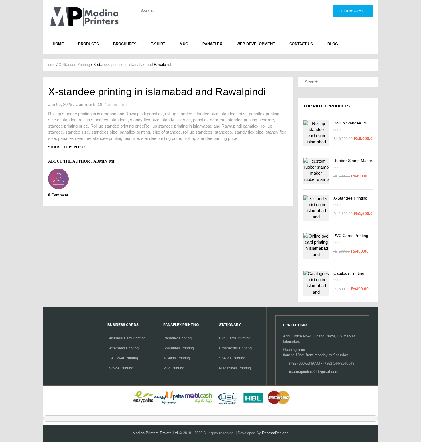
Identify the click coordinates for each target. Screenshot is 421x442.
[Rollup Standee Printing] (316, 133)
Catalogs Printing (348, 273)
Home (58, 44)
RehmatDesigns (275, 433)
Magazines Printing (235, 368)
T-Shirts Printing (176, 358)
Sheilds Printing (232, 358)
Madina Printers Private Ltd (155, 433)
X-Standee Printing (74, 64)
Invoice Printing (120, 368)
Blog (332, 44)
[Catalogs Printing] (316, 283)
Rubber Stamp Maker (352, 160)
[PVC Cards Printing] (316, 246)
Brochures (125, 44)
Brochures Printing (178, 348)
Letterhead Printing (123, 348)
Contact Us (301, 44)
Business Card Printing (126, 338)
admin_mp (117, 104)
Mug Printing (173, 368)
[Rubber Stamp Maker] (316, 171)
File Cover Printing (122, 358)
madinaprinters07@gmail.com (313, 371)
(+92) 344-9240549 (338, 363)
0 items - (355, 11)
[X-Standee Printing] (316, 208)
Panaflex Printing (177, 338)
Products (88, 44)
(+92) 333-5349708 (304, 363)
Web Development (256, 44)
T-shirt (158, 44)
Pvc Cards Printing (234, 338)
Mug (184, 44)
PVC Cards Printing (350, 235)
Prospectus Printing (235, 348)
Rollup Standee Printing (354, 123)
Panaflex (212, 44)
